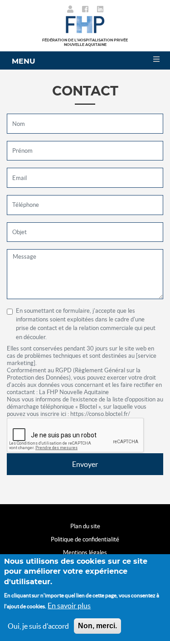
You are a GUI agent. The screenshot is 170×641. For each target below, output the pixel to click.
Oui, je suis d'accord (38, 626)
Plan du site (85, 526)
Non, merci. (97, 626)
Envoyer (85, 464)
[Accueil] (85, 24)
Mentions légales (85, 552)
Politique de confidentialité (85, 539)
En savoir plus (69, 605)
